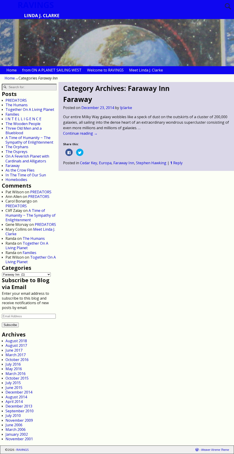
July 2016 (13, 364)
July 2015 (13, 382)
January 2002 (16, 434)
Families (12, 114)
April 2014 (14, 401)
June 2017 (13, 350)
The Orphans (16, 146)
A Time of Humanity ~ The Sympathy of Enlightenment (29, 140)
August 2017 (16, 345)
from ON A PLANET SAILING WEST (52, 70)
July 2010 (13, 415)
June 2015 (13, 387)
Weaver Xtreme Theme (215, 450)
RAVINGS (22, 450)
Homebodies (16, 179)
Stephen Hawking (151, 162)
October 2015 (17, 378)
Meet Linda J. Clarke (146, 70)
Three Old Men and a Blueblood (23, 130)
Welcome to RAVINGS (105, 70)
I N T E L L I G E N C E (23, 118)
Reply (176, 162)
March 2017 (15, 354)
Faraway (77, 99)
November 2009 (19, 420)
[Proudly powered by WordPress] (197, 450)
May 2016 (13, 368)
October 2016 (17, 359)
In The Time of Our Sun (25, 175)
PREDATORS (16, 100)
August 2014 (16, 396)
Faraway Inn (123, 162)
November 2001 (19, 438)
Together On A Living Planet (29, 109)
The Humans (16, 104)
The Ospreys (16, 151)
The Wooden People (22, 123)
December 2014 (18, 392)
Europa (105, 162)
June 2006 (13, 424)
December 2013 (18, 406)
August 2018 (16, 340)
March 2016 (15, 373)
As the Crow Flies (20, 170)
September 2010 (19, 410)
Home (11, 70)
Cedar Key (88, 162)
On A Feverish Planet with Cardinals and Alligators (27, 158)
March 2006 (15, 429)
